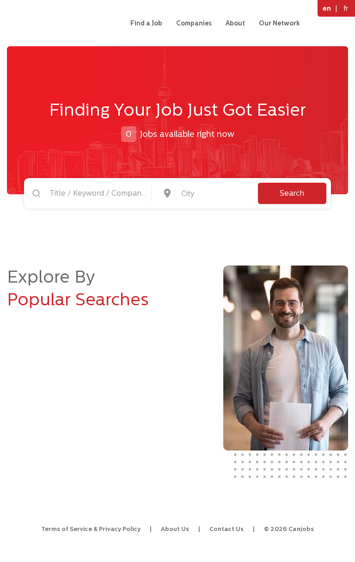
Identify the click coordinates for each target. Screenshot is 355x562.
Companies (194, 23)
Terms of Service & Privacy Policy (91, 528)
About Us (175, 528)
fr (345, 8)
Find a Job (146, 23)
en (327, 8)
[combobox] (213, 193)
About (235, 23)
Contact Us (226, 528)
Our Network (279, 23)
